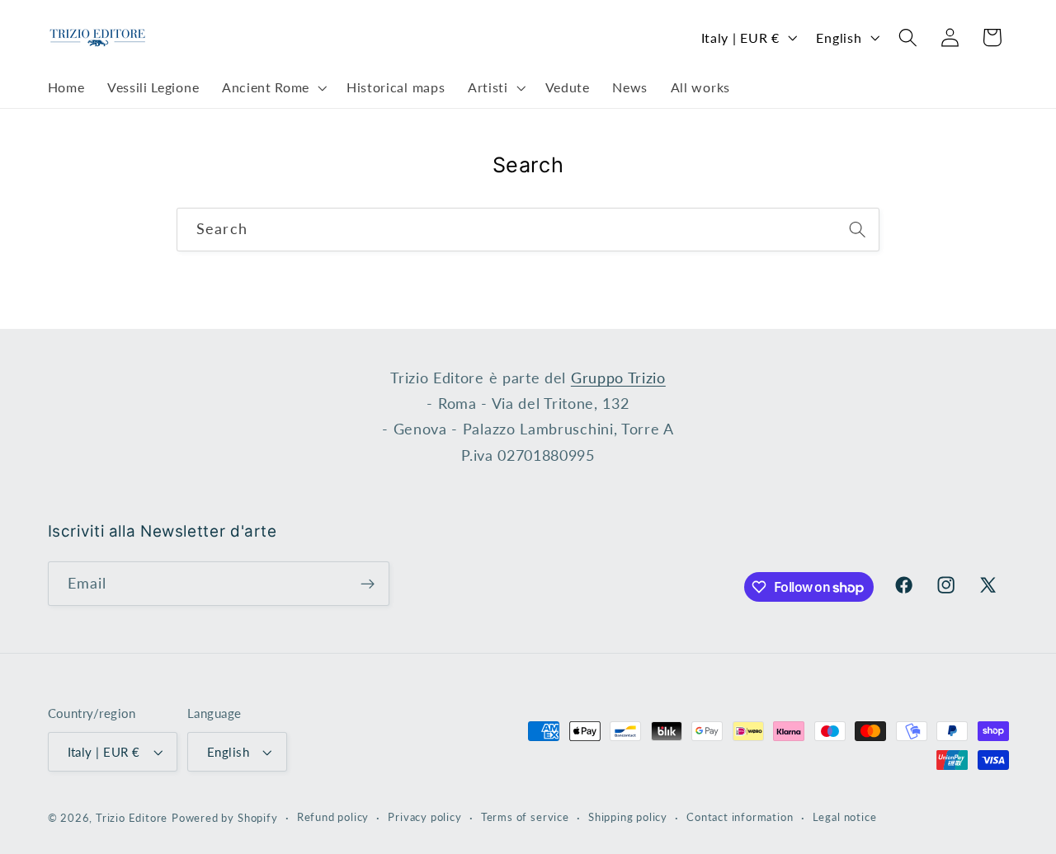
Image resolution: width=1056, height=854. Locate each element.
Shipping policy (627, 817)
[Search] (858, 230)
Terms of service (525, 817)
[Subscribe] (367, 583)
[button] (272, 88)
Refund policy (333, 817)
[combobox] (528, 230)
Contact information (739, 817)
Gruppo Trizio (618, 377)
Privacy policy (424, 817)
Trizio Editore (131, 818)
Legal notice (845, 817)
